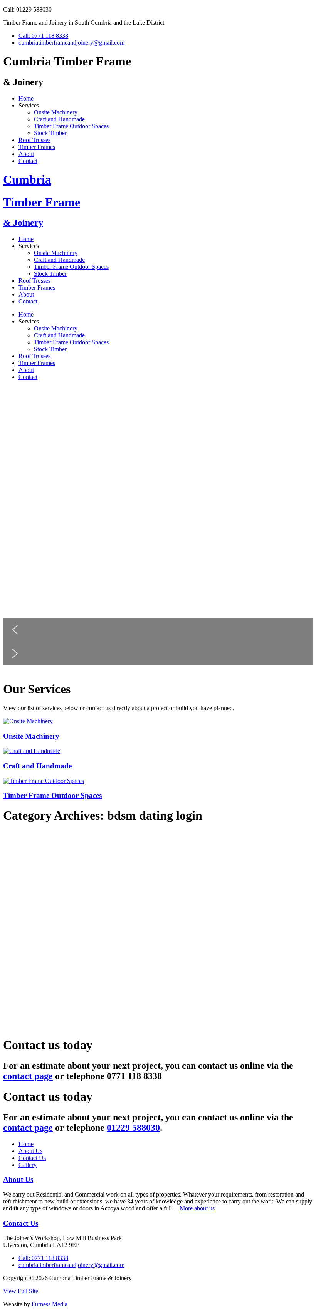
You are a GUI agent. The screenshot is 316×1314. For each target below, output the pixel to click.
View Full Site (20, 1291)
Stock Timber (50, 133)
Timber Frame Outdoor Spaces (71, 126)
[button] (158, 630)
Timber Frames (36, 147)
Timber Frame (41, 202)
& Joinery (23, 223)
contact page (28, 1076)
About (26, 154)
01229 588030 (133, 1128)
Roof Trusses (34, 140)
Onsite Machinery (55, 112)
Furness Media (49, 1304)
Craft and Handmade (59, 119)
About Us (30, 1151)
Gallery (27, 1164)
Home (26, 98)
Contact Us (32, 1158)
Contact (27, 161)
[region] (158, 530)
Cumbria (27, 179)
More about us (197, 1208)
